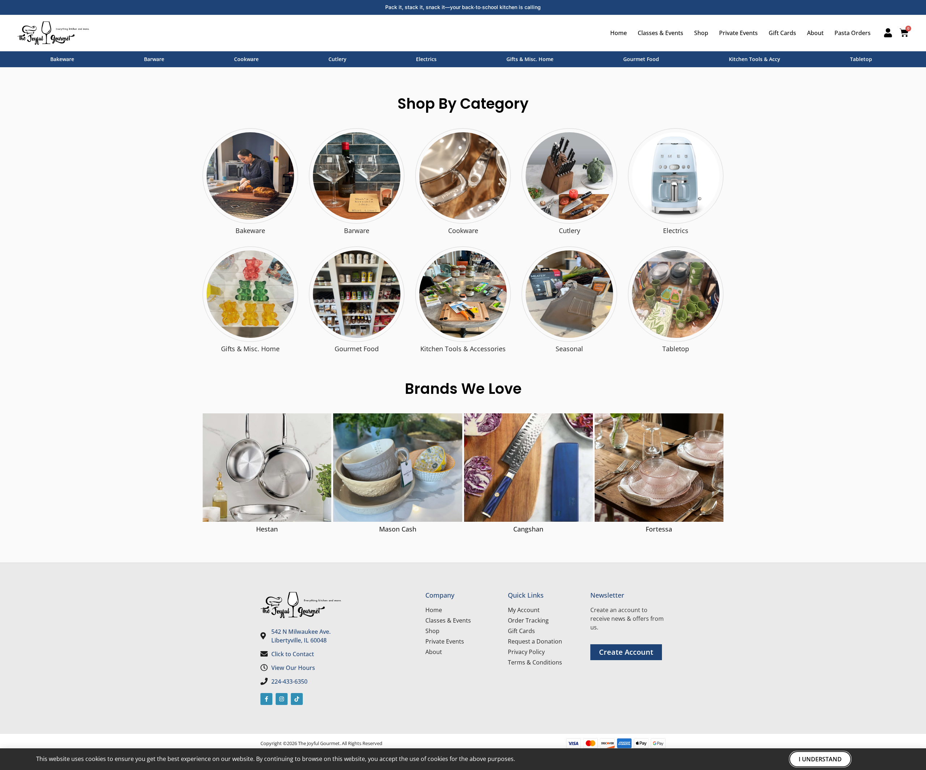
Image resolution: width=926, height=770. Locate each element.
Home (618, 33)
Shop (701, 33)
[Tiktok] (297, 699)
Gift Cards (782, 33)
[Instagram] (282, 699)
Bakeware (62, 59)
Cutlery (337, 59)
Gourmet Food (641, 59)
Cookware (246, 59)
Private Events (738, 33)
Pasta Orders (852, 33)
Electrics (426, 59)
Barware (154, 59)
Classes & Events (660, 33)
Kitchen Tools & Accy (754, 59)
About (815, 33)
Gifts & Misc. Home (529, 59)
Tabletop (861, 59)
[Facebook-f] (266, 699)
